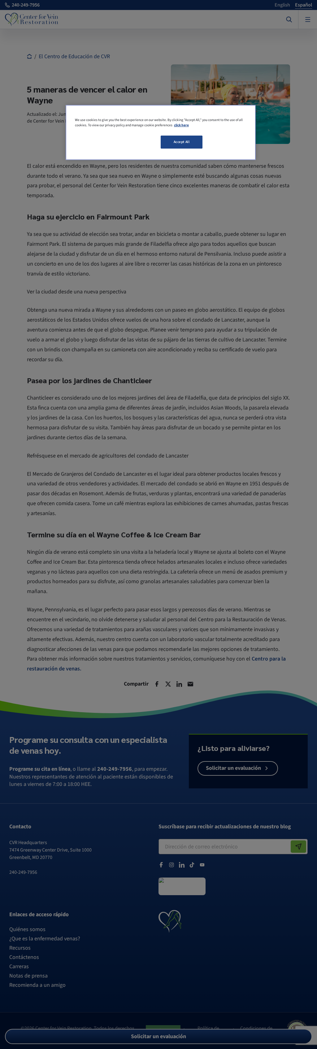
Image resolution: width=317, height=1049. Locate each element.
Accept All (182, 142)
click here (181, 125)
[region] (161, 132)
